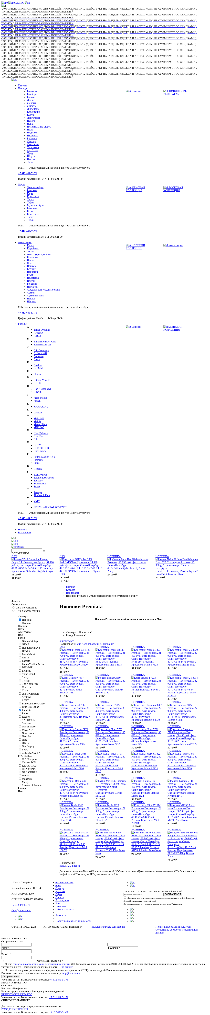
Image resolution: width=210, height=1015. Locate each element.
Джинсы (32, 100)
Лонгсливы (33, 117)
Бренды (22, 323)
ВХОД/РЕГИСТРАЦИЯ (14, 1009)
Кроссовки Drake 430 (71, 795)
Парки (30, 123)
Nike (36, 439)
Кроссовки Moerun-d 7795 (182, 744)
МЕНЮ (19, 2)
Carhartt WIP (40, 353)
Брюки (31, 97)
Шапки (31, 298)
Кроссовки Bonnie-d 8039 (145, 719)
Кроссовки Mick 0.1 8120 (74, 664)
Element (38, 374)
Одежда (22, 88)
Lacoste (38, 412)
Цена (78, 643)
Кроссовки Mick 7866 (72, 768)
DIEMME (39, 368)
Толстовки (33, 147)
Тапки (30, 199)
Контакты (60, 915)
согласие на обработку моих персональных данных (41, 964)
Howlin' (38, 391)
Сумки (31, 292)
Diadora (38, 365)
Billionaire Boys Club (45, 341)
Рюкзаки (32, 283)
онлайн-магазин (64, 882)
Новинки (23, 529)
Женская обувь (35, 187)
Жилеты (31, 106)
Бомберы (32, 94)
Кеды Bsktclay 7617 (71, 691)
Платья (31, 159)
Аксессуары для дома (39, 254)
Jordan (37, 400)
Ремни (30, 274)
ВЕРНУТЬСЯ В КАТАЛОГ (16, 994)
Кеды (30, 193)
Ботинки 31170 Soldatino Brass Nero (146, 849)
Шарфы (31, 301)
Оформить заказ (11, 976)
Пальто (31, 120)
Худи (30, 153)
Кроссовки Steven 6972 (72, 744)
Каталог (70, 589)
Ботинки (32, 190)
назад (63, 865)
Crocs (37, 359)
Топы (30, 162)
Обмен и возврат (64, 909)
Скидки (22, 85)
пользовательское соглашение (108, 926)
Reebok (38, 468)
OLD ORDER (41, 448)
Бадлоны (32, 91)
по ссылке (67, 967)
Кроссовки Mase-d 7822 (144, 768)
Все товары (24, 532)
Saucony (38, 480)
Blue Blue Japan (42, 344)
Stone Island (40, 483)
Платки (31, 280)
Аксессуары (25, 242)
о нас (58, 885)
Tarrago (38, 492)
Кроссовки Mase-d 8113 (108, 664)
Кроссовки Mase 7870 (180, 768)
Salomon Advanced (44, 477)
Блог (58, 903)
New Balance (41, 433)
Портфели (32, 286)
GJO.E (37, 383)
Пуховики (32, 135)
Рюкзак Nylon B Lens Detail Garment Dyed (177, 572)
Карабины (33, 248)
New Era (38, 436)
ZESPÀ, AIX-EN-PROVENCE (50, 507)
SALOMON (40, 474)
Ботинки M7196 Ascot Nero (182, 818)
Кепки (30, 245)
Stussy (37, 486)
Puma (37, 462)
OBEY (37, 445)
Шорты (31, 156)
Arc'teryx (38, 332)
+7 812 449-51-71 (20, 904)
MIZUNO (39, 427)
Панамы (31, 266)
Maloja (37, 421)
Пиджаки (32, 132)
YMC (37, 501)
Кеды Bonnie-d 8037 (182, 718)
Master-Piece (40, 424)
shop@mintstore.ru (21, 910)
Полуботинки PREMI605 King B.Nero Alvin (181, 853)
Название (108, 643)
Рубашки (32, 138)
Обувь (21, 184)
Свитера (31, 141)
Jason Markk (40, 397)
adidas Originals (42, 329)
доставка (60, 891)
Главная (70, 586)
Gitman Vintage (42, 380)
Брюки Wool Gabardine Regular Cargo (32, 571)
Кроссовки (33, 196)
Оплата (59, 897)
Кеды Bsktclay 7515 (109, 718)
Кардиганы (33, 111)
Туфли (30, 202)
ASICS (37, 335)
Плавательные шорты (39, 126)
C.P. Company (41, 350)
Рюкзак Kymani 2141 (181, 794)
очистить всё (67, 641)
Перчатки (32, 271)
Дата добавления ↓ (92, 643)
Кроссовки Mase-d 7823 (144, 664)
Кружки (31, 269)
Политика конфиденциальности (73, 921)
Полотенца (33, 277)
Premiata (38, 459)
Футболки (32, 150)
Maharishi (39, 418)
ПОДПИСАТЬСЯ (173, 894)
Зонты (30, 251)
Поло (30, 129)
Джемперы (33, 108)
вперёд (76, 865)
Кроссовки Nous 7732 (107, 744)
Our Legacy (40, 451)
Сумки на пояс (35, 295)
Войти (20, 547)
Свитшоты (33, 144)
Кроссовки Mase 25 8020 (181, 664)
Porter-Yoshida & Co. (45, 456)
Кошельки (32, 257)
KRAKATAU (41, 406)
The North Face (42, 495)
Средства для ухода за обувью (43, 289)
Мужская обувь (35, 205)
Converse (38, 356)
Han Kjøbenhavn (43, 388)
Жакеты (31, 103)
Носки (30, 260)
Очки (30, 263)
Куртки (31, 114)
